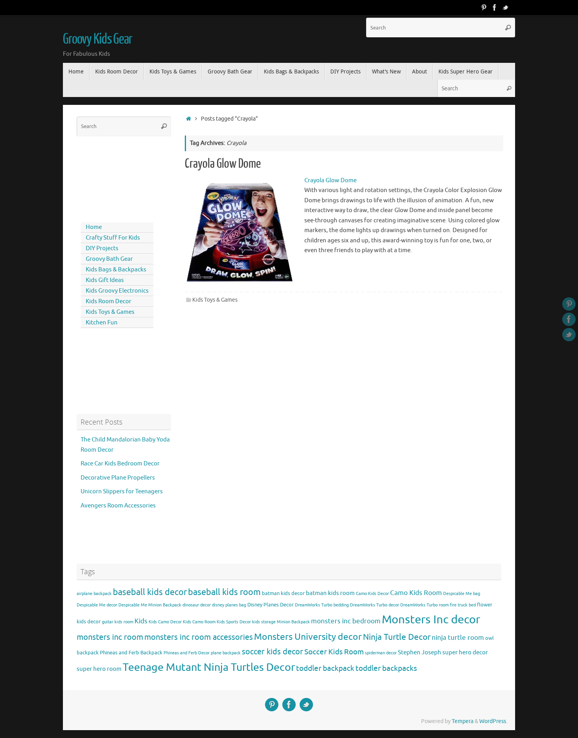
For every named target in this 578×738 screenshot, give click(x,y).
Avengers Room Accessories (118, 505)
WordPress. (493, 721)
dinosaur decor (196, 605)
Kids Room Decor (108, 301)
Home (94, 227)
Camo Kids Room (416, 593)
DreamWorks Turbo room (424, 605)
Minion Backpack (293, 621)
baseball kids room (224, 592)
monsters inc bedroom (346, 621)
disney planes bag (229, 605)
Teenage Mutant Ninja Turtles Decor (209, 667)
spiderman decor (381, 653)
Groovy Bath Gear (109, 259)
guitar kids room (117, 621)
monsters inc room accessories (198, 637)
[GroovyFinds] (483, 7)
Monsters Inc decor (431, 619)
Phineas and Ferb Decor (187, 653)
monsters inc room (110, 637)
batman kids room (330, 593)
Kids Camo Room (199, 621)
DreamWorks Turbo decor (374, 605)
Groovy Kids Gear (97, 39)
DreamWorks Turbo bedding (322, 605)
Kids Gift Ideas (105, 280)
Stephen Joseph (419, 652)
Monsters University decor (308, 637)
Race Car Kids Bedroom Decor (120, 463)
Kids (140, 621)
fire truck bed (463, 605)
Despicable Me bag (461, 593)
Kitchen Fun (102, 322)
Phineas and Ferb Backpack (131, 652)
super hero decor (465, 652)
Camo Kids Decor (372, 593)
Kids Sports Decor (234, 621)
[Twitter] (505, 7)
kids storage (264, 621)
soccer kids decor (272, 651)
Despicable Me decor (97, 605)
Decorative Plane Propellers (118, 478)
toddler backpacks (386, 668)
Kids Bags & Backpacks (116, 269)
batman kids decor (283, 593)
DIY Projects (102, 248)
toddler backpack (325, 668)
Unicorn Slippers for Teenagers (122, 491)
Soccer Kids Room (334, 652)
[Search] (508, 27)
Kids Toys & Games (214, 300)
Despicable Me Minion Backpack (149, 605)
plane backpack (226, 653)
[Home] (188, 118)
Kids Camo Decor (165, 621)
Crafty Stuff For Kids (113, 238)
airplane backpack (94, 593)
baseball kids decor (150, 592)
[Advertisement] (112, 177)
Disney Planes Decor (270, 604)
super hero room (99, 669)
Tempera (462, 721)
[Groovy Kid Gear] (494, 7)
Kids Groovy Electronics (117, 291)
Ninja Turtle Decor (397, 637)
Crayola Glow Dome (223, 164)
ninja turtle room (458, 638)
